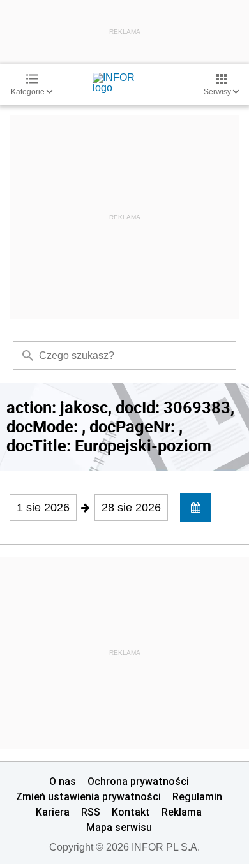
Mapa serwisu (119, 827)
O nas (62, 781)
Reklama (182, 811)
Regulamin (197, 796)
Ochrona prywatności (138, 781)
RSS (90, 811)
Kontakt (131, 811)
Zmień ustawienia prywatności (88, 796)
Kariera (53, 811)
